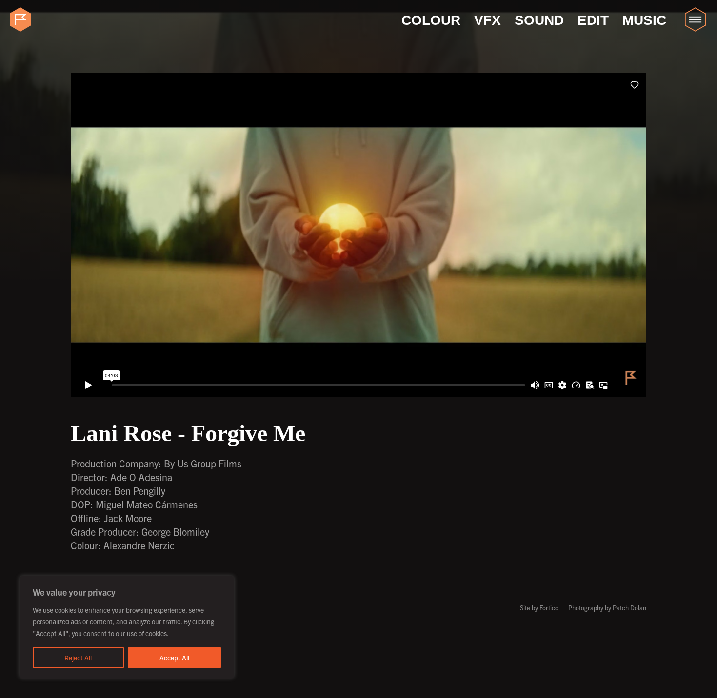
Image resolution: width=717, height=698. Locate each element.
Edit (593, 20)
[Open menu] (695, 19)
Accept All (174, 657)
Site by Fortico (539, 607)
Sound (539, 20)
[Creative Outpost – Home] (22, 19)
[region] (127, 627)
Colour (430, 20)
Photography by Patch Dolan (607, 607)
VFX (487, 20)
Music (644, 20)
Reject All (78, 657)
